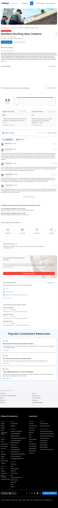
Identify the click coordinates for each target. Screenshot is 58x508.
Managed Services (44, 423)
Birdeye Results (32, 448)
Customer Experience (16, 456)
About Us (31, 423)
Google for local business (16, 431)
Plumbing (2, 402)
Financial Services (15, 468)
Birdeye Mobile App (5, 479)
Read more (3, 61)
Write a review (40, 3)
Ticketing (3, 463)
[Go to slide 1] (28, 270)
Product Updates (33, 439)
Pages (2, 430)
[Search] (31, 3)
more (4, 122)
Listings (2, 423)
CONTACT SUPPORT (50, 493)
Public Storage (14, 480)
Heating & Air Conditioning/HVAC (8, 395)
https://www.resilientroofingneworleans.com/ (17, 295)
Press (30, 437)
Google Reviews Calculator (46, 431)
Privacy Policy (14, 500)
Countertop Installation (37, 402)
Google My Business (15, 449)
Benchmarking (4, 461)
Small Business (14, 423)
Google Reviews (14, 447)
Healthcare (13, 470)
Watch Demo (32, 428)
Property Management (16, 477)
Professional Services (45, 425)
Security (20, 500)
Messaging (3, 454)
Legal (12, 475)
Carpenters (35, 400)
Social (2, 441)
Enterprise (13, 425)
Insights (3, 458)
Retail (12, 484)
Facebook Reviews (15, 451)
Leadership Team (33, 425)
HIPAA (27, 500)
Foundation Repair (36, 398)
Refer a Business (44, 447)
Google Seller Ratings (4, 433)
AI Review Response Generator (47, 433)
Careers (31, 441)
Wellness (13, 486)
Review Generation (15, 436)
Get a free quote (20, 42)
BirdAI (2, 468)
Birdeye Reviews (32, 446)
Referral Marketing (15, 442)
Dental (12, 466)
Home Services (14, 473)
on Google (14, 143)
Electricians (3, 400)
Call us (7, 288)
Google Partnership (3, 476)
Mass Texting (4, 446)
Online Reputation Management (18, 438)
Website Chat (14, 445)
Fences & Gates (36, 395)
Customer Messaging (16, 440)
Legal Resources (32, 450)
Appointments (4, 444)
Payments (3, 448)
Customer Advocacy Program (47, 449)
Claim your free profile (29, 273)
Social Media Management (17, 458)
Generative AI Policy (38, 500)
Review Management (16, 433)
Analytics (3, 471)
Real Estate (13, 482)
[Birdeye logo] (5, 3)
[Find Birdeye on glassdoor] (40, 493)
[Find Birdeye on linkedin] (32, 493)
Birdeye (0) (21, 139)
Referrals (3, 428)
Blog (30, 435)
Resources (31, 432)
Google (9, 298)
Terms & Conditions (5, 500)
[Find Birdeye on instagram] (34, 493)
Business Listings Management (18, 454)
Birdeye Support (43, 445)
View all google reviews (29, 197)
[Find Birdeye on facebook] (26, 493)
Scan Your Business (44, 438)
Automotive (13, 464)
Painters (34, 393)
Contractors (14, 28)
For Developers (43, 442)
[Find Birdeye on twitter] (29, 493)
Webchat (3, 439)
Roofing (21, 28)
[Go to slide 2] (29, 270)
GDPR (24, 500)
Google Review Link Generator (47, 436)
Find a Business (43, 440)
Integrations (4, 473)
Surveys (3, 456)
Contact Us (31, 453)
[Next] (55, 231)
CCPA (31, 500)
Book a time (32, 430)
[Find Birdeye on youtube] (37, 493)
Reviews (3, 425)
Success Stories (32, 444)
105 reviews (13, 36)
